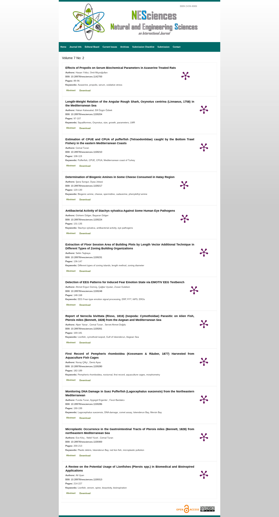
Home (63, 47)
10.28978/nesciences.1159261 (86, 328)
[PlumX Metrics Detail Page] (185, 75)
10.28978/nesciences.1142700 (86, 76)
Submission (163, 47)
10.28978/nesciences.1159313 (86, 479)
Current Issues (110, 47)
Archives (124, 47)
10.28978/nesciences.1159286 (86, 404)
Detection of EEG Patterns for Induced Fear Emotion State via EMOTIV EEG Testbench (124, 282)
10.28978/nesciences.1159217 (86, 185)
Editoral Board (92, 47)
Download (85, 90)
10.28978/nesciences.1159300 (86, 441)
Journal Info (75, 47)
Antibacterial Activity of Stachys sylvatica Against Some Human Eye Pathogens (120, 210)
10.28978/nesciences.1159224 (86, 219)
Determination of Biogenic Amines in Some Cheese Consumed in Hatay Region (120, 177)
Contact (176, 47)
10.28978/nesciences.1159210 (86, 152)
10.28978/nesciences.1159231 (86, 257)
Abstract (71, 90)
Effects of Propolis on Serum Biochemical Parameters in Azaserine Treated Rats (120, 67)
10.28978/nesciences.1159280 (86, 366)
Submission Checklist (143, 47)
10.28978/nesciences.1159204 (86, 114)
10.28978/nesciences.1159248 (86, 291)
